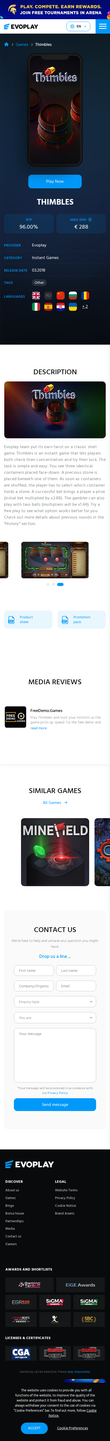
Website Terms (66, 1190)
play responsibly (79, 1372)
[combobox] (55, 1001)
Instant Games (45, 257)
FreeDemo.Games (46, 711)
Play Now (55, 181)
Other (39, 283)
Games (22, 44)
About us (12, 1190)
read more (38, 728)
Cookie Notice (65, 1206)
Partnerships (14, 1221)
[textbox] (55, 1001)
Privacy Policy (58, 1093)
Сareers (11, 1244)
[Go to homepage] (21, 26)
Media (10, 1229)
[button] (48, 584)
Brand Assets (64, 1213)
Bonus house (14, 1213)
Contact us (13, 1236)
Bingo (9, 1206)
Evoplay (39, 245)
